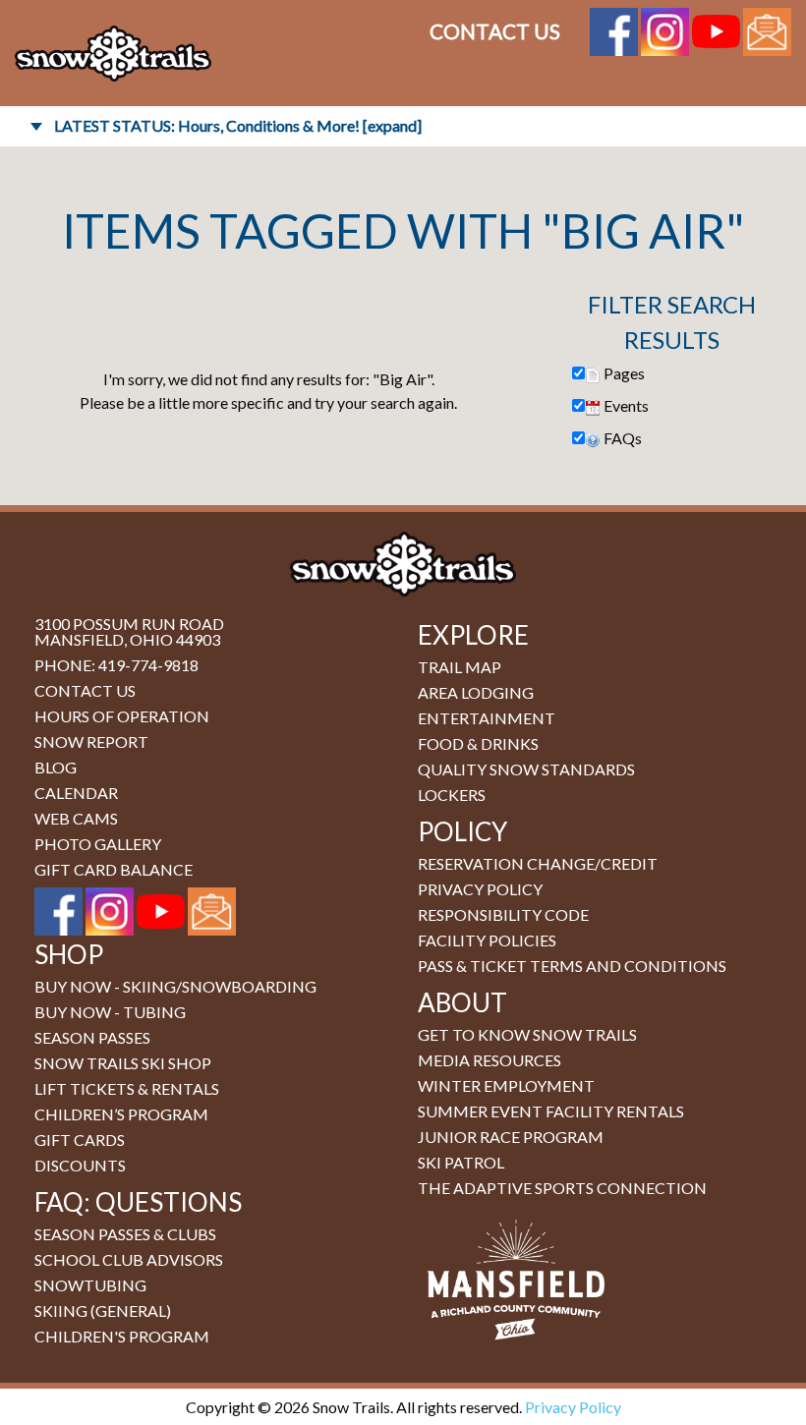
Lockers (452, 794)
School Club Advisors (128, 1259)
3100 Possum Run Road (129, 623)
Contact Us (495, 31)
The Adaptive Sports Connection (562, 1187)
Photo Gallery (97, 843)
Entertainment (486, 718)
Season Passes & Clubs (125, 1234)
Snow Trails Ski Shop (122, 1063)
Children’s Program (121, 1114)
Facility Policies (487, 940)
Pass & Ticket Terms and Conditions (572, 965)
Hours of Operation (121, 716)
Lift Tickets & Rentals (126, 1088)
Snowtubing (90, 1285)
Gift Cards (79, 1139)
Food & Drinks (478, 743)
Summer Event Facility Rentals (551, 1111)
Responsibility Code (503, 914)
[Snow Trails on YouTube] (716, 29)
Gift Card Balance (113, 869)
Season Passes (92, 1037)
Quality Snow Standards (526, 769)
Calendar (76, 792)
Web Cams (76, 818)
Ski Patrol (461, 1162)
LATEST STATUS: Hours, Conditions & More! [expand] (238, 125)
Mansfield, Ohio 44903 (127, 639)
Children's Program (121, 1336)
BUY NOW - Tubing (110, 1011)
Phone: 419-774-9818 (116, 665)
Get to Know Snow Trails (527, 1034)
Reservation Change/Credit (538, 863)
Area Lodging (476, 692)
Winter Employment (506, 1085)
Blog (55, 767)
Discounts (80, 1165)
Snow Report (91, 741)
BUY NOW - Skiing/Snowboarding (175, 986)
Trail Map (459, 666)
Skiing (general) (102, 1310)
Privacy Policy (480, 889)
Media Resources (489, 1060)
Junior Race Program (511, 1136)
